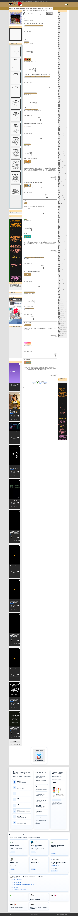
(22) (62, 99)
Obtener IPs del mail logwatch (16, 882)
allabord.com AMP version (34, 914)
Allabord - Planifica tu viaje (16, 898)
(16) (63, 311)
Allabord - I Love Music (55, 898)
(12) (63, 93)
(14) (63, 113)
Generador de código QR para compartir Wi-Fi (19, 889)
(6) (63, 275)
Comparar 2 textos (15, 887)
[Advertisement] (64, 359)
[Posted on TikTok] (18, 385)
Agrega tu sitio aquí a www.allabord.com (62, 417)
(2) (62, 107)
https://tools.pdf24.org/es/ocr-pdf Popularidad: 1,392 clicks (32, 276)
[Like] (11, 419)
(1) (63, 69)
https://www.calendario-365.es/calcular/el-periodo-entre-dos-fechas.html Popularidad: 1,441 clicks (36, 187)
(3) (62, 73)
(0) (63, 83)
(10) (62, 143)
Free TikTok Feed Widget (15, 744)
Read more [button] (12, 413)
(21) (63, 101)
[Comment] (14, 419)
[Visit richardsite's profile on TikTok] (11, 385)
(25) (63, 95)
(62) (62, 137)
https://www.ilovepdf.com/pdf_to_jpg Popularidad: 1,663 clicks (30, 61)
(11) (62, 135)
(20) (63, 85)
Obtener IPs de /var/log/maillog (17, 879)
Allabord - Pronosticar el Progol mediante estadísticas (37, 899)
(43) (63, 139)
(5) (62, 79)
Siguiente (45, 383)
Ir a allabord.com (56, 799)
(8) (61, 159)
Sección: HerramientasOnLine (45, 34)
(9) (61, 77)
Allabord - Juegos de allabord (16, 907)
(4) (63, 75)
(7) (62, 91)
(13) (63, 87)
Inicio (10, 914)
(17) (62, 123)
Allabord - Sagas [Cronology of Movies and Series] (38, 908)
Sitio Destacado (62, 426)
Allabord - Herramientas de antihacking (33, 876)
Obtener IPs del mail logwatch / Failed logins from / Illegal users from (23, 884)
